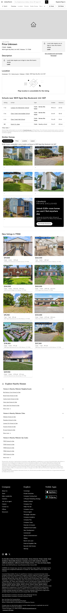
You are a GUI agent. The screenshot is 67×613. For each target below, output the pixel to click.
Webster (22, 74)
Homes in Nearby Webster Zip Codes (15, 438)
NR (4, 124)
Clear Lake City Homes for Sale (11, 405)
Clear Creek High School (18, 119)
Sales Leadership (7, 496)
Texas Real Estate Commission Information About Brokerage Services (19, 595)
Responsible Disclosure (15, 561)
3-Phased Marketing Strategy (32, 499)
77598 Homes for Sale (8, 448)
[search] (46, 2)
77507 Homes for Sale (8, 441)
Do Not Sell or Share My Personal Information (15, 559)
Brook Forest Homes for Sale (10, 395)
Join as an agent (7, 501)
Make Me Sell (27, 506)
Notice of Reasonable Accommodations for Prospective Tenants (18, 602)
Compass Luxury (28, 509)
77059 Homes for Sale (8, 444)
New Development (29, 530)
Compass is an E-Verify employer (31, 561)
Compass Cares (28, 522)
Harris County (15, 74)
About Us (4, 491)
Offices (4, 509)
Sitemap (26, 548)
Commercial (27, 533)
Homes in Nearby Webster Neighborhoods (17, 389)
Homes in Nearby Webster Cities (14, 413)
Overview (13, 6)
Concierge (27, 491)
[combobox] (29, 2)
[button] (2, 2)
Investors (4, 499)
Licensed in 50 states (8, 610)
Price (17, 141)
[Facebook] (6, 554)
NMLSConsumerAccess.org (29, 608)
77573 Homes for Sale (8, 454)
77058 (29, 49)
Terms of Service (33, 559)
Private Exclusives (29, 493)
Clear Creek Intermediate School (20, 113)
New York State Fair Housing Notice (11, 599)
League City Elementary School (20, 108)
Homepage (5, 74)
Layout (33, 141)
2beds (4, 47)
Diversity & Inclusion (29, 525)
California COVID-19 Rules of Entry (24, 562)
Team (3, 493)
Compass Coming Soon (30, 496)
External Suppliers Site (30, 543)
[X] (10, 554)
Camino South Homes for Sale (10, 399)
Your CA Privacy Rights (44, 562)
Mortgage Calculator (30, 514)
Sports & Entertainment (30, 535)
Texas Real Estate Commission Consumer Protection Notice (17, 596)
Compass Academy (29, 517)
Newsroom (5, 512)
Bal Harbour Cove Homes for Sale (11, 392)
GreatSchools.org (27, 130)
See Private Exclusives (44, 223)
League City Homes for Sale (10, 423)
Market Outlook (28, 501)
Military (26, 538)
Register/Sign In (60, 2)
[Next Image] (30, 155)
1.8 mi (60, 113)
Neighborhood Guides (30, 527)
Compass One (28, 504)
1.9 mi (60, 119)
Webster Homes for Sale (9, 417)
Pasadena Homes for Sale (9, 420)
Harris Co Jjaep (15, 124)
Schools (26, 6)
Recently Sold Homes (30, 546)
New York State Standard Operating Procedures (14, 601)
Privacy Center (43, 559)
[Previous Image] (5, 155)
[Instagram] (3, 554)
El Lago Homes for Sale (9, 430)
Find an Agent (28, 512)
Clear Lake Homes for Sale (10, 402)
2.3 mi (60, 108)
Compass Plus (28, 520)
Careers (4, 504)
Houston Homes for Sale (9, 426)
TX (9, 74)
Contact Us (5, 506)
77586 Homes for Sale (8, 451)
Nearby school (43, 124)
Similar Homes (34, 6)
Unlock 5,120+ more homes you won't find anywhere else (48, 211)
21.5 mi (60, 124)
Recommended (7, 141)
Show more (6, 409)
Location (20, 6)
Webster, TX (23, 49)
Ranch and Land (28, 541)
